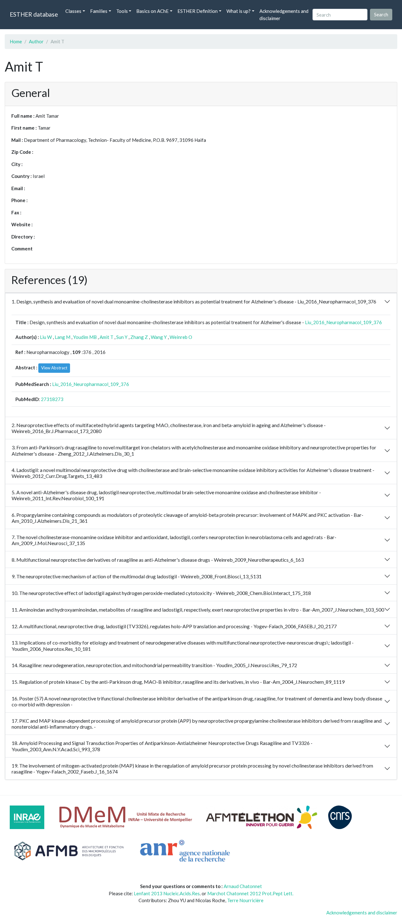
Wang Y (159, 337)
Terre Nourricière (245, 900)
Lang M (62, 337)
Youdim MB (85, 337)
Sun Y (122, 337)
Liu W (46, 337)
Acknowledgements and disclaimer (283, 14)
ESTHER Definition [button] (197, 11)
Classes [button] (73, 11)
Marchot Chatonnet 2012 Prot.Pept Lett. (250, 893)
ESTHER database (34, 14)
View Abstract (54, 367)
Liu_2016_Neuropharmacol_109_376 (343, 322)
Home (16, 41)
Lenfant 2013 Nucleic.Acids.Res (167, 893)
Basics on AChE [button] (152, 11)
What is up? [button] (238, 11)
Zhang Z (139, 337)
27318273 (52, 399)
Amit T (106, 337)
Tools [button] (122, 11)
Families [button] (98, 11)
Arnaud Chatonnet (243, 886)
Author (36, 41)
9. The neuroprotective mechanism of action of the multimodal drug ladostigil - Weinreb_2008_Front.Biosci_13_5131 (137, 576)
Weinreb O (181, 337)
